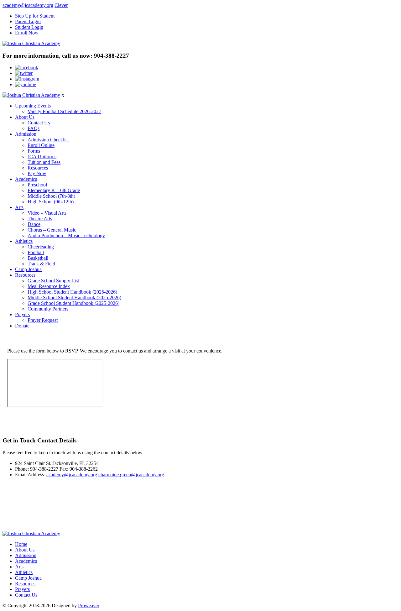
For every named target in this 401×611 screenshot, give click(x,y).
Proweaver (88, 605)
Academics (26, 179)
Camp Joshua (28, 269)
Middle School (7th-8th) (51, 196)
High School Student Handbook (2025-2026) (72, 292)
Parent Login (28, 21)
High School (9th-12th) (51, 201)
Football (36, 252)
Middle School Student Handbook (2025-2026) (74, 297)
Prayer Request (43, 320)
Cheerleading (41, 246)
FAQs (33, 128)
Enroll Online (41, 145)
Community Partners (48, 308)
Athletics (24, 241)
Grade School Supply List (53, 280)
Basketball (38, 258)
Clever (61, 5)
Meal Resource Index (49, 286)
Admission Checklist (48, 139)
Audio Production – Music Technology (66, 235)
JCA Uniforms (42, 156)
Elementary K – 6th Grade (54, 190)
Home (21, 544)
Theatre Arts (40, 218)
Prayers (22, 314)
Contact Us (39, 122)
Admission (25, 134)
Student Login (29, 27)
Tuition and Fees (44, 162)
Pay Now (37, 173)
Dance (34, 224)
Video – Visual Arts (47, 213)
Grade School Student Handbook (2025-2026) (73, 303)
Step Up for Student (35, 15)
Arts (19, 207)
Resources (38, 167)
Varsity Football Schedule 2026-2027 (64, 111)
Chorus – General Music (52, 229)
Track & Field (41, 263)
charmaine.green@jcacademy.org (131, 474)
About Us (24, 117)
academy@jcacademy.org (28, 5)
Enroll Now (27, 32)
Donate (22, 325)
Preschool (37, 184)
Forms (34, 151)
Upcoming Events (33, 105)
